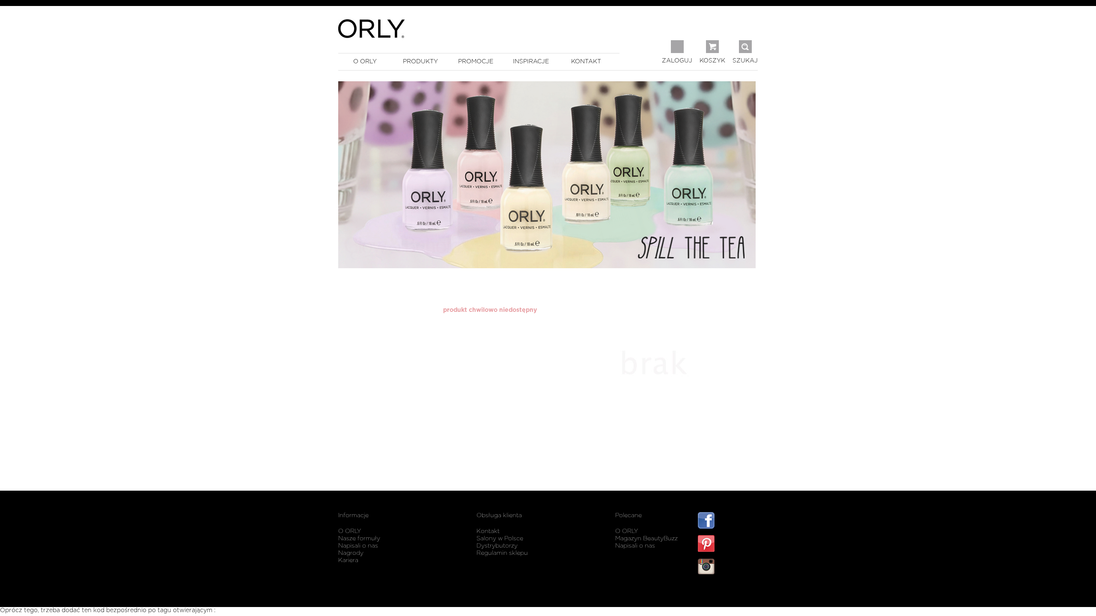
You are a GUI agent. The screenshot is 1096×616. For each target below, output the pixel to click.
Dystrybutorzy (497, 546)
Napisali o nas (358, 546)
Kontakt (488, 531)
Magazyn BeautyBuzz (646, 539)
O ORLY (349, 531)
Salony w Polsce (500, 539)
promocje (475, 62)
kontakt (586, 62)
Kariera (348, 560)
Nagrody (350, 553)
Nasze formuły (359, 539)
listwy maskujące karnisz (728, 592)
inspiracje (531, 62)
